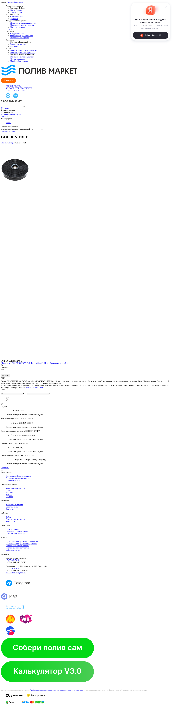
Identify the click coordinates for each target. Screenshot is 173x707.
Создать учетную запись (15, 519)
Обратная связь (12, 29)
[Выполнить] (42, 129)
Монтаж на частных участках (22, 57)
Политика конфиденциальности (23, 23)
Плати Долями (16, 10)
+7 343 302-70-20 (12, 568)
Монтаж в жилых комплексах (17, 546)
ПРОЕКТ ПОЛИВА (14, 86)
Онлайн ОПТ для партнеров (21, 36)
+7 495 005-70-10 (12, 560)
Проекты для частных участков (22, 53)
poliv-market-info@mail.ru (16, 573)
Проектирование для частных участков (21, 544)
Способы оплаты (17, 17)
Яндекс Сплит (16, 12)
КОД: (3, 361)
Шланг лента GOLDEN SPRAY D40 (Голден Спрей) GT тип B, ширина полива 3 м (34, 363)
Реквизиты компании (19, 44)
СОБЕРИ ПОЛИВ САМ (15, 90)
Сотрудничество (17, 34)
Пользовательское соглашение (22, 25)
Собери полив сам (17, 59)
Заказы (8, 123)
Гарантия (9, 497)
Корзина (4, 114)
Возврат (9, 495)
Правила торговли (17, 27)
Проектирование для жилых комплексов (22, 541)
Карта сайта (10, 521)
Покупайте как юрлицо (19, 38)
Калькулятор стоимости (15, 488)
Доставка (14, 19)
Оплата (9, 490)
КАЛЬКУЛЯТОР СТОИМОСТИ (19, 88)
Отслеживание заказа (9, 129)
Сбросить (5, 468)
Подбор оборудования (19, 61)
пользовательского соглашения (70, 690)
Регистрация (11, 131)
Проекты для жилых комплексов (23, 50)
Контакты (14, 46)
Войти (3, 131)
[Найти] (24, 106)
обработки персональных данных (42, 690)
